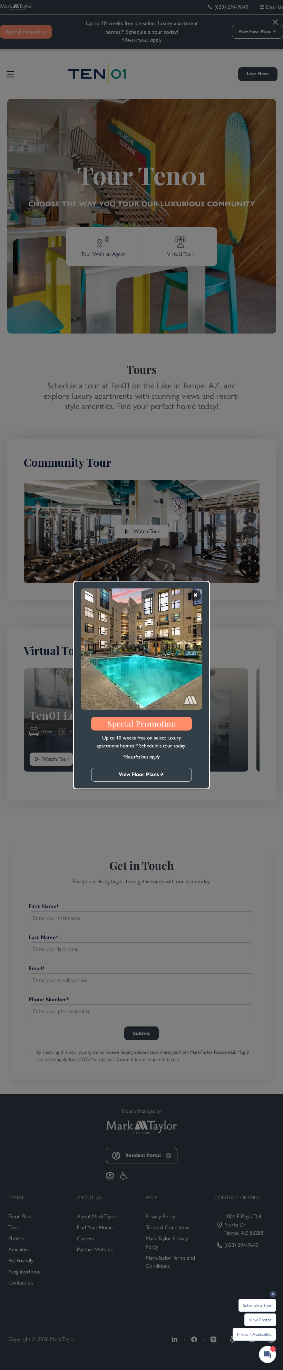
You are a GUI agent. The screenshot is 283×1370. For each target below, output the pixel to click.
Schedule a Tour (257, 1305)
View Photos (260, 1319)
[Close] (195, 595)
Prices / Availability (254, 1334)
